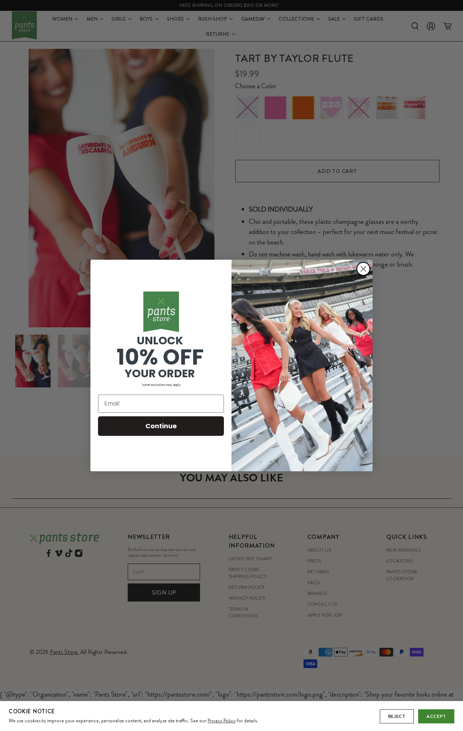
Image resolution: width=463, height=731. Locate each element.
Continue (161, 425)
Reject (396, 716)
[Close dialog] (363, 269)
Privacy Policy (222, 720)
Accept (436, 716)
